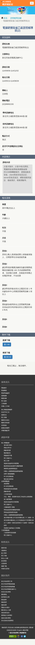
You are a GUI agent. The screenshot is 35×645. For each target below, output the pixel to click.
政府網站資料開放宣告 (21, 627)
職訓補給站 (7, 453)
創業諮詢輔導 (5, 428)
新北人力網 (4, 558)
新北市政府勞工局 (6, 581)
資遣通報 (6, 483)
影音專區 (4, 561)
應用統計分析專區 (6, 615)
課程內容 (6, 162)
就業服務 (4, 395)
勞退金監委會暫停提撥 (10, 512)
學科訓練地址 (8, 113)
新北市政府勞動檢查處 (8, 584)
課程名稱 (6, 44)
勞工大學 (6, 460)
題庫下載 (6, 340)
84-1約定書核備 (8, 476)
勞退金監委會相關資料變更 (12, 509)
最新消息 (4, 548)
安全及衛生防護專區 (7, 620)
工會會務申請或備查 (10, 532)
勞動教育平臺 (8, 455)
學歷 (4, 204)
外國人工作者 (5, 406)
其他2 (4, 264)
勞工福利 (4, 401)
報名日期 (6, 77)
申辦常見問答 (5, 568)
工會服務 (4, 403)
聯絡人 (5, 90)
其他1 (4, 251)
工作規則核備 (8, 494)
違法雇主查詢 (8, 445)
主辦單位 (6, 54)
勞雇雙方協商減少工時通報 (12, 528)
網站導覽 (25, 630)
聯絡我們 (4, 602)
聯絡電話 (6, 100)
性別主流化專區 (6, 592)
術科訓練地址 (8, 124)
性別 (4, 228)
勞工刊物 (4, 555)
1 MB (8, 344)
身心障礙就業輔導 (6, 409)
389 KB (8, 357)
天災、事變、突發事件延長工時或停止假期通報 (18, 496)
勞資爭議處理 (5, 393)
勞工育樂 (4, 417)
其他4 (4, 301)
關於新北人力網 (6, 610)
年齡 (4, 215)
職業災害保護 (5, 422)
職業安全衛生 (5, 420)
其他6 (4, 327)
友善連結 (4, 425)
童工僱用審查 (8, 499)
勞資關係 (4, 390)
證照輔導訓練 (15, 18)
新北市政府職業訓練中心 (8, 589)
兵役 (4, 238)
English (19, 630)
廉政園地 (4, 594)
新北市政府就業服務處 (8, 586)
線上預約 (4, 553)
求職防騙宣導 (5, 430)
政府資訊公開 (5, 597)
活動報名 (4, 550)
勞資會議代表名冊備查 (10, 489)
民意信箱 (11, 627)
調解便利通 (7, 450)
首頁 (5, 18)
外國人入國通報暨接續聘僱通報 (13, 471)
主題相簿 (4, 563)
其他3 (4, 285)
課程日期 (6, 67)
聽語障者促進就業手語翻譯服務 (13, 466)
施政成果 (4, 605)
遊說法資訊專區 (6, 618)
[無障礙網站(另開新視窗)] (13, 636)
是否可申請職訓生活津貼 (12, 146)
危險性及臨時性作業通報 (11, 463)
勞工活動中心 (8, 458)
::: (1, 1)
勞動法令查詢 (5, 607)
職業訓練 (4, 398)
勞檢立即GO (7, 447)
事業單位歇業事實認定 (10, 468)
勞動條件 (4, 388)
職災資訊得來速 (8, 479)
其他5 (4, 319)
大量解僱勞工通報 (9, 507)
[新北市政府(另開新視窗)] (19, 636)
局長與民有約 (5, 612)
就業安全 (4, 415)
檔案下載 (4, 566)
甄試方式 (6, 136)
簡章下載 (6, 353)
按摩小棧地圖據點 (9, 474)
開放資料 (4, 599)
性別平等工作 (5, 412)
